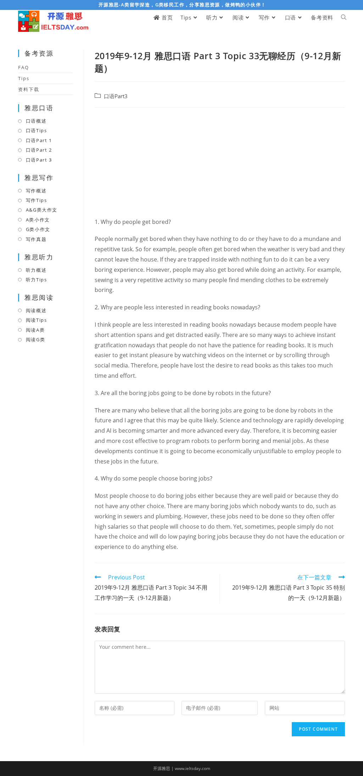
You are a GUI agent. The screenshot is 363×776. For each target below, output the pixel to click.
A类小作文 (38, 220)
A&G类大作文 (41, 210)
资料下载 (28, 89)
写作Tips (36, 200)
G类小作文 (38, 229)
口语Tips (36, 130)
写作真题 (36, 239)
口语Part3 (116, 96)
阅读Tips (36, 320)
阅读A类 (35, 330)
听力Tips (36, 279)
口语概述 (36, 121)
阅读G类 (35, 339)
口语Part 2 (39, 150)
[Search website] (343, 17)
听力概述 (36, 270)
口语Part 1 (39, 140)
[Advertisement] (220, 164)
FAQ (23, 67)
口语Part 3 (39, 160)
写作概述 (36, 190)
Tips (23, 78)
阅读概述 (36, 310)
